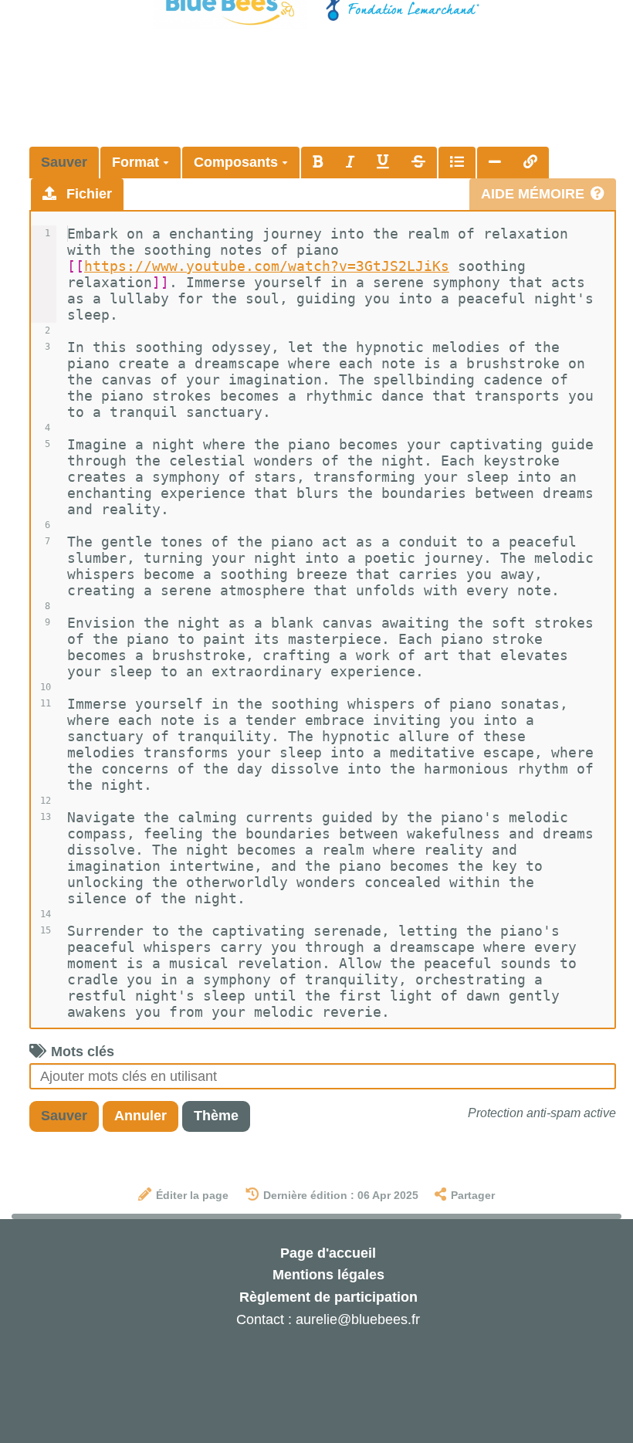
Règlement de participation (328, 1297)
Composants (238, 162)
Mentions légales (328, 1274)
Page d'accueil (328, 1253)
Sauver (64, 162)
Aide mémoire (532, 194)
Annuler (140, 1115)
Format (137, 162)
